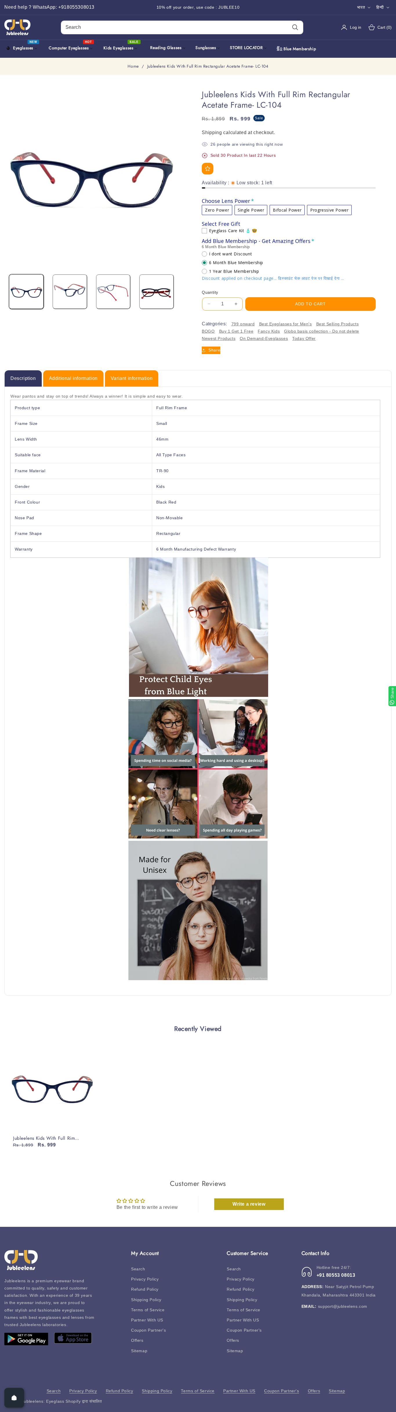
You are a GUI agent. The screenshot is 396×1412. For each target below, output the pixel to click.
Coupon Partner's (148, 1330)
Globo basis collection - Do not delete (321, 331)
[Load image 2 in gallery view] (69, 291)
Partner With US (147, 1320)
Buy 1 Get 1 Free (236, 331)
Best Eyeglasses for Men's (285, 324)
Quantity (210, 292)
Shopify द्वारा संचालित (84, 1401)
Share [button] (214, 350)
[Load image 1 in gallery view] (26, 291)
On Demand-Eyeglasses (264, 338)
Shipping (212, 132)
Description (23, 378)
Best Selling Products (337, 324)
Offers (137, 1340)
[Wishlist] (207, 168)
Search (138, 1269)
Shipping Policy (146, 1299)
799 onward (243, 324)
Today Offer (304, 338)
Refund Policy (145, 1289)
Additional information (73, 378)
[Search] (295, 27)
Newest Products (218, 338)
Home (133, 66)
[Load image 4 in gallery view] (156, 291)
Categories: (214, 323)
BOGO (208, 331)
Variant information (131, 378)
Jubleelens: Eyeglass (43, 1401)
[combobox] (182, 27)
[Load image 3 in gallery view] (113, 291)
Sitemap (139, 1350)
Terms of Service (148, 1310)
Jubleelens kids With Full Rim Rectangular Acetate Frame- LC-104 (50, 1138)
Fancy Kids (269, 331)
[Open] (14, 1398)
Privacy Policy (145, 1279)
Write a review (248, 1204)
